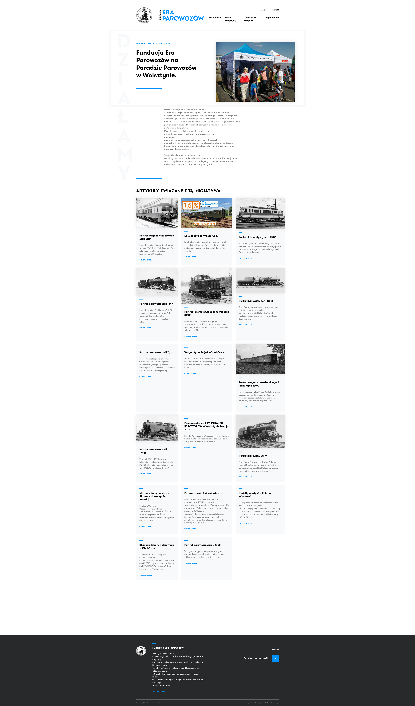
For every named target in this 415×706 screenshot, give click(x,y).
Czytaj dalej (145, 260)
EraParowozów (181, 15)
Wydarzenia (272, 17)
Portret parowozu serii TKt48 (153, 451)
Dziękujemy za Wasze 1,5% (201, 235)
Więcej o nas (158, 691)
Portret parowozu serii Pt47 (156, 303)
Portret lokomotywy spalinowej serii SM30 (206, 313)
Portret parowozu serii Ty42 (256, 301)
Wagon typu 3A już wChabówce (204, 352)
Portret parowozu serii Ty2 (155, 352)
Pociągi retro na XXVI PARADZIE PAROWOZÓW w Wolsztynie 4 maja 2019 (206, 426)
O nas (263, 10)
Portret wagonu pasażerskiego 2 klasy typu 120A (259, 384)
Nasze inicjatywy (230, 19)
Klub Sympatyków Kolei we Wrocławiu (255, 494)
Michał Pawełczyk (273, 703)
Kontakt (275, 10)
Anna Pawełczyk (256, 703)
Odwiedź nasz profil (260, 658)
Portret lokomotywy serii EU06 (257, 237)
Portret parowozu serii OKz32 (202, 545)
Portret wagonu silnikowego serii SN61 (156, 237)
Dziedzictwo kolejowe (250, 19)
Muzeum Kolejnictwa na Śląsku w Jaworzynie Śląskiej (154, 496)
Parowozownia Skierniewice (201, 493)
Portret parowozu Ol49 (253, 455)
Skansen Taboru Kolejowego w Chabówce (156, 546)
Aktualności (214, 17)
